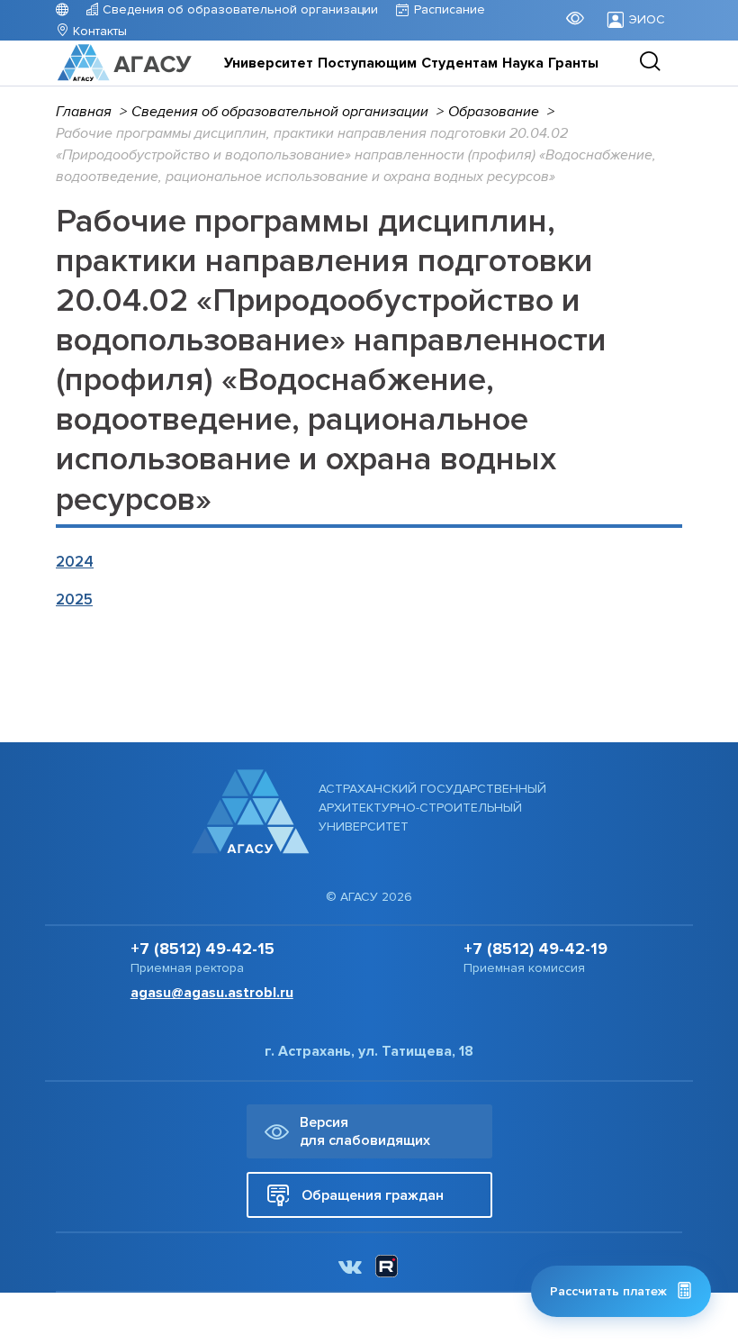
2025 (74, 599)
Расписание (449, 9)
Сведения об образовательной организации (238, 9)
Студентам (459, 63)
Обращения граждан (373, 1195)
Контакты (98, 31)
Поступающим (367, 63)
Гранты (573, 63)
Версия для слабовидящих (365, 1131)
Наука (523, 63)
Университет (268, 63)
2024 (75, 561)
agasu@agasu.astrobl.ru (211, 993)
